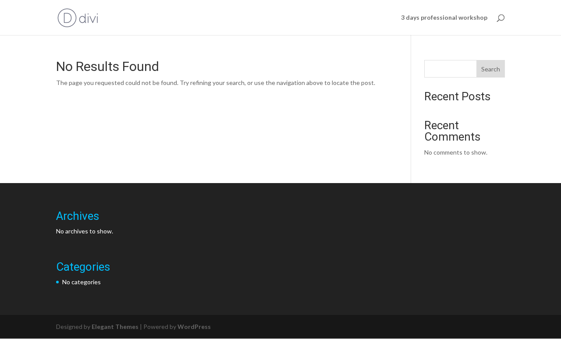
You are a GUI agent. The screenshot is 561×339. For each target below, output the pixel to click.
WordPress (194, 326)
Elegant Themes (115, 326)
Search (490, 69)
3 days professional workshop (444, 17)
